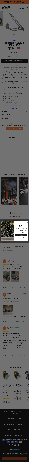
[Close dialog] (27, 222)
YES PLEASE (21, 235)
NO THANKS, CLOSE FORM (21, 237)
